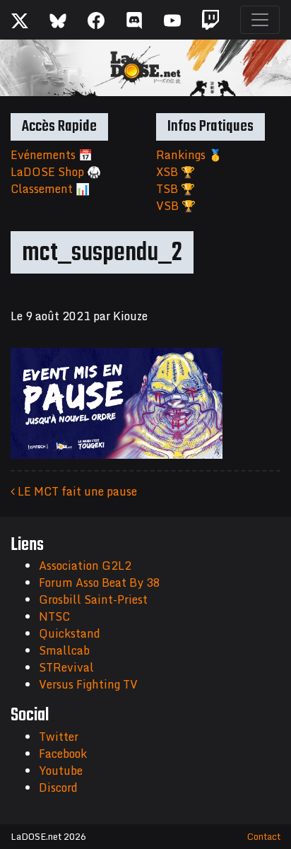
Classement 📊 (50, 189)
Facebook (63, 753)
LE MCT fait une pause (76, 491)
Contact (263, 836)
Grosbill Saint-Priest (93, 599)
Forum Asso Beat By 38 (99, 582)
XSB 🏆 (175, 172)
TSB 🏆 (175, 189)
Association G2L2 (85, 565)
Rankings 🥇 (189, 155)
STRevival (66, 667)
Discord (58, 787)
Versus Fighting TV (88, 684)
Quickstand (69, 633)
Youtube (61, 770)
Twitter (58, 736)
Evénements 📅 (52, 155)
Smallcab (64, 650)
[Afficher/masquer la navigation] (260, 20)
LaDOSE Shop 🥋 (56, 172)
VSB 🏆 (176, 206)
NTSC (54, 616)
